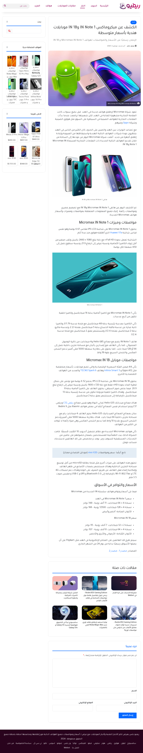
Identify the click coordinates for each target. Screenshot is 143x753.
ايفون (123, 743)
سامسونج (131, 743)
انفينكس (82, 743)
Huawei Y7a (116, 233)
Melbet (67, 748)
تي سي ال (37, 743)
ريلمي (109, 743)
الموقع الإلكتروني (86, 703)
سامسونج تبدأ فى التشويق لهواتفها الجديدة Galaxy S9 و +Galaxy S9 (66, 625)
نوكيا (75, 743)
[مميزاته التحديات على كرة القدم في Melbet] (124, 583)
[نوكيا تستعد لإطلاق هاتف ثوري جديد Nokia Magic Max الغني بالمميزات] (94, 613)
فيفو (90, 743)
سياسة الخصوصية (23, 743)
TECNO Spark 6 (88, 370)
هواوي (116, 743)
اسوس (52, 743)
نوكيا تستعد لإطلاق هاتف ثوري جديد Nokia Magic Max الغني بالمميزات (95, 625)
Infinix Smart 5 (112, 370)
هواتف (49, 6)
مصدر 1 (123, 551)
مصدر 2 (113, 551)
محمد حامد (130, 46)
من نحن (10, 743)
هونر (103, 743)
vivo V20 (92, 453)
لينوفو (59, 743)
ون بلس (67, 743)
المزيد (37, 6)
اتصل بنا (75, 748)
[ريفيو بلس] (130, 6)
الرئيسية (104, 6)
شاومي (97, 743)
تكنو (45, 743)
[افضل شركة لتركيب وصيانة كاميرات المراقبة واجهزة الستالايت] (65, 583)
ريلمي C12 (68, 403)
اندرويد (94, 6)
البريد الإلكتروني (130, 703)
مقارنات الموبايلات (67, 6)
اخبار (83, 6)
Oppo (126, 123)
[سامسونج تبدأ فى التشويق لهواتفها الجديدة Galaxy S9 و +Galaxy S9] (65, 613)
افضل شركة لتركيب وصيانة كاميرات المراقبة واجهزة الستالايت (67, 595)
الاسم (134, 691)
